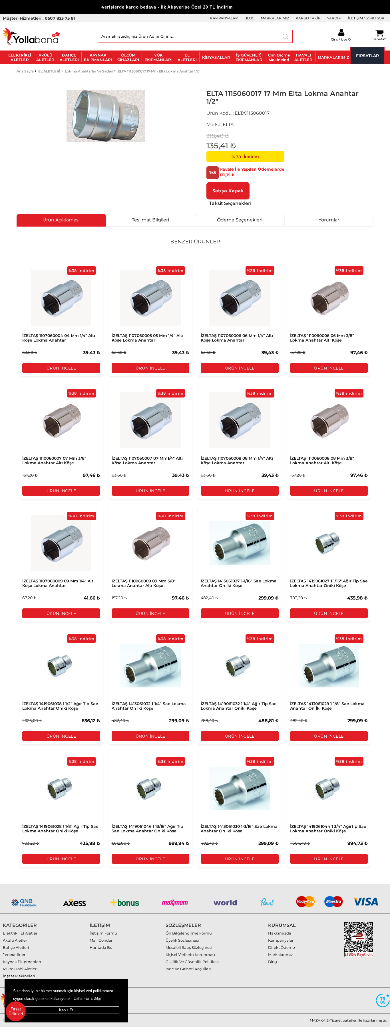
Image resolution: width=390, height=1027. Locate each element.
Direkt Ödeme (281, 947)
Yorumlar (329, 220)
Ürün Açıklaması (61, 220)
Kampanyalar (280, 940)
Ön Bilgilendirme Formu (189, 933)
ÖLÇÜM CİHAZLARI (128, 57)
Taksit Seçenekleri (230, 203)
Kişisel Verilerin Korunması (190, 954)
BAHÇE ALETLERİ (69, 57)
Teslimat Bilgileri (150, 220)
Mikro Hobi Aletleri (20, 969)
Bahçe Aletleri (16, 947)
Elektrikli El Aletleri (21, 933)
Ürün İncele (61, 368)
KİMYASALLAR (216, 57)
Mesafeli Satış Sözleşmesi (189, 947)
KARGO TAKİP (308, 18)
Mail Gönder (101, 940)
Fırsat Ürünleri (16, 1011)
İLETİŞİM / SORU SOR (366, 18)
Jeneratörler (14, 954)
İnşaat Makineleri (19, 976)
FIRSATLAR (367, 55)
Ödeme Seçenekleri (239, 220)
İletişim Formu (103, 933)
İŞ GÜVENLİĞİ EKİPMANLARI (250, 57)
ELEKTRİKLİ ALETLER (19, 57)
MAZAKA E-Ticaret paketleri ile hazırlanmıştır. (348, 1020)
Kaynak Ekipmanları (22, 961)
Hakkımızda (279, 933)
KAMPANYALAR (224, 18)
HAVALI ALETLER (303, 57)
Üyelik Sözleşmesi (182, 940)
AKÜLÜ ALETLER (45, 57)
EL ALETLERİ (187, 57)
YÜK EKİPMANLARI (158, 57)
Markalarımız (280, 954)
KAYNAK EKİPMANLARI (98, 57)
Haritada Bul (102, 947)
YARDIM (334, 18)
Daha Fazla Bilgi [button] (87, 998)
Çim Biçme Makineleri (279, 57)
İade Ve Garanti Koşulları (188, 969)
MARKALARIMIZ (275, 18)
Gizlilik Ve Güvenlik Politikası (193, 961)
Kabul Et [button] (66, 1010)
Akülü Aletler (15, 940)
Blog (272, 961)
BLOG (249, 18)
